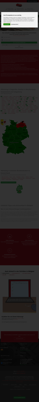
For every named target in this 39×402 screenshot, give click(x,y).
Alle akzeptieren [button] (6, 24)
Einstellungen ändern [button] (14, 24)
